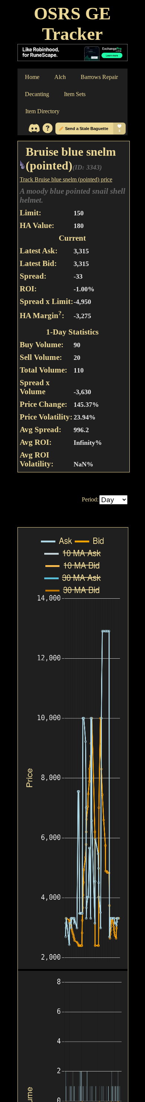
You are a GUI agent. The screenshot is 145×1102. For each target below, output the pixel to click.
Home (32, 77)
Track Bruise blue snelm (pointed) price (66, 179)
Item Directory (42, 111)
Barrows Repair (99, 77)
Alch (60, 77)
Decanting (37, 94)
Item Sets (75, 94)
